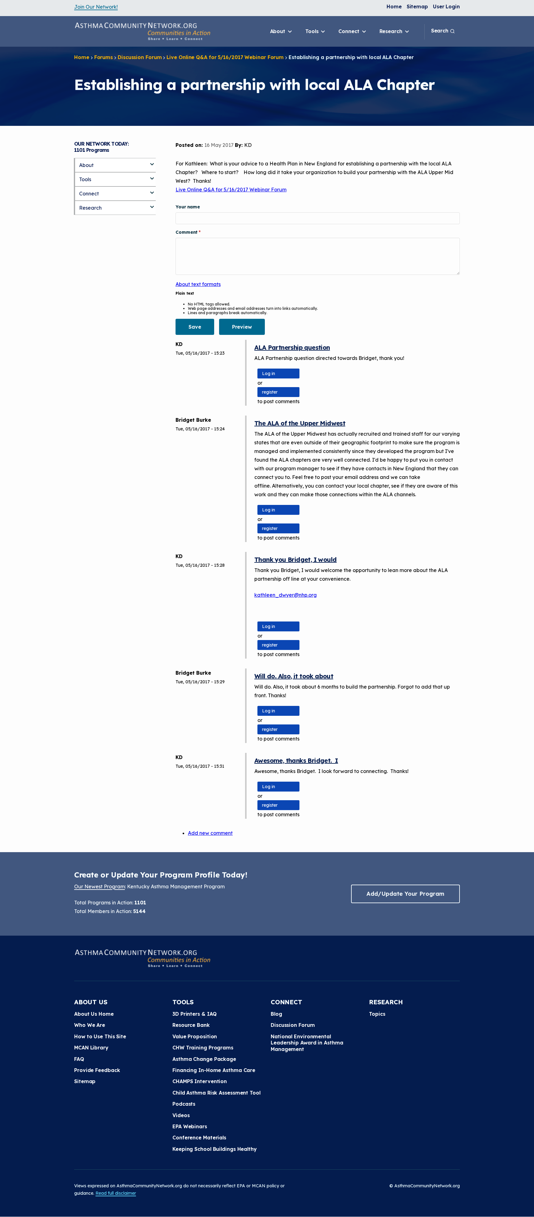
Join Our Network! (96, 7)
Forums (103, 57)
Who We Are (89, 1025)
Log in (268, 373)
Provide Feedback (97, 1070)
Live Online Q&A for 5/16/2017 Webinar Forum (225, 57)
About (278, 31)
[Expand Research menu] (152, 204)
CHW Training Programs (202, 1047)
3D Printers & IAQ (194, 1014)
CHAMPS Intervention (199, 1081)
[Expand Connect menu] (152, 190)
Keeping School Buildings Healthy (214, 1149)
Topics (377, 1014)
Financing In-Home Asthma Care (213, 1070)
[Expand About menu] (152, 161)
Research (391, 31)
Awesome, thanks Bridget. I (296, 760)
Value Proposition (194, 1036)
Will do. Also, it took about (293, 676)
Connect (349, 31)
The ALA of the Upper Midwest (299, 423)
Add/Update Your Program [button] (405, 893)
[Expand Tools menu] (152, 176)
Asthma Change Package (204, 1059)
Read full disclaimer (115, 1193)
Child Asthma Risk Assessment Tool (216, 1093)
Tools (312, 31)
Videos (180, 1115)
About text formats (198, 284)
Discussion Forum (140, 57)
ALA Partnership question (292, 347)
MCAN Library (91, 1047)
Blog (276, 1014)
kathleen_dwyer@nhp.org (285, 595)
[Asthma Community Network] (142, 31)
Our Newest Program (99, 886)
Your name (188, 207)
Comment (187, 232)
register (270, 392)
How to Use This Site (100, 1036)
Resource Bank (191, 1025)
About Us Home (94, 1014)
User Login (446, 6)
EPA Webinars (189, 1126)
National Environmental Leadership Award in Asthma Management (307, 1042)
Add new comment (210, 833)
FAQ (79, 1059)
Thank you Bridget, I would (295, 559)
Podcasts (183, 1104)
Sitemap (417, 6)
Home (394, 6)
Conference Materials (199, 1137)
